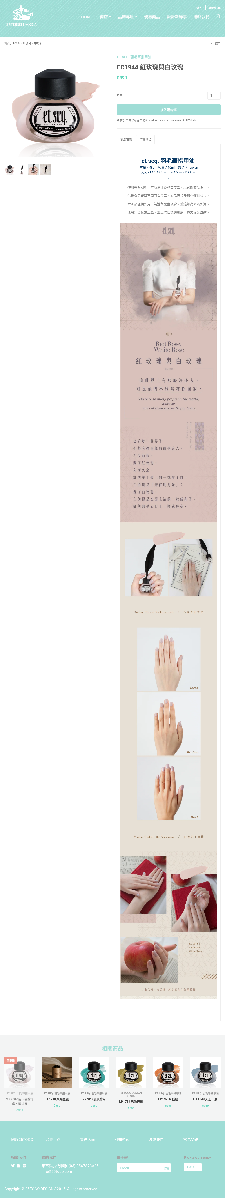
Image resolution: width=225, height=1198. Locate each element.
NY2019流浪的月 (94, 1099)
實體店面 (87, 1139)
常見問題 (190, 1139)
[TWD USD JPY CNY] (199, 1167)
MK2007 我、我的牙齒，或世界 (20, 1101)
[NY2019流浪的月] (94, 1072)
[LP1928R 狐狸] (168, 1072)
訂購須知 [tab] (145, 139)
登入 (199, 8)
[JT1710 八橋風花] (57, 1072)
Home (87, 17)
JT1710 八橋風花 (57, 1099)
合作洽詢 (53, 1139)
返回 (218, 43)
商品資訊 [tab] (126, 139)
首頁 (7, 43)
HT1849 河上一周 (205, 1099)
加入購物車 (168, 110)
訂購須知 (121, 1139)
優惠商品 (152, 17)
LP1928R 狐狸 (168, 1099)
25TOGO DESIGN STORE (131, 1094)
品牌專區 (126, 17)
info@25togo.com (57, 1171)
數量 (119, 95)
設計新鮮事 (177, 17)
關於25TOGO (22, 1139)
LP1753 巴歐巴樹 (131, 1101)
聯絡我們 (202, 17)
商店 (104, 17)
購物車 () (215, 8)
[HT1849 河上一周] (205, 1072)
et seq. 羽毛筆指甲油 (134, 57)
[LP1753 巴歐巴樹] (131, 1072)
